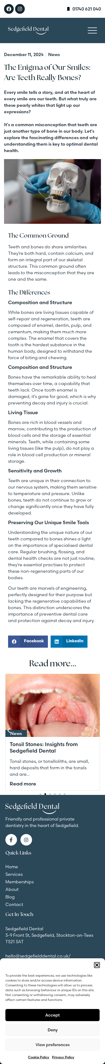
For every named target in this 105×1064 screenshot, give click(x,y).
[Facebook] (9, 9)
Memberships (19, 881)
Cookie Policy (38, 1057)
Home (11, 866)
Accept (52, 1015)
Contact (14, 904)
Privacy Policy (63, 1057)
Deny (53, 1029)
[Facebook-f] (11, 840)
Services (14, 874)
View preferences (53, 1044)
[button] (97, 965)
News (16, 733)
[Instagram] (20, 9)
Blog (10, 897)
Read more (23, 784)
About (12, 889)
